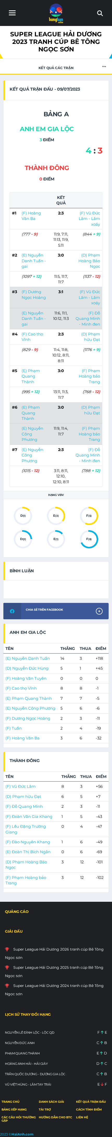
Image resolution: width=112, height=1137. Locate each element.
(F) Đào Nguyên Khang (27, 841)
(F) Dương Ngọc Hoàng (27, 718)
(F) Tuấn (13, 728)
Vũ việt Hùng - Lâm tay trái (28, 1084)
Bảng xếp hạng (14, 1109)
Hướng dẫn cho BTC (55, 1117)
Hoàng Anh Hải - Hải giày (26, 1064)
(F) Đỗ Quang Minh (24, 806)
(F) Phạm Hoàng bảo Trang (89, 376)
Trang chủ (11, 1102)
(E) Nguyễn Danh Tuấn (27, 658)
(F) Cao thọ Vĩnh (21, 688)
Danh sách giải (51, 1102)
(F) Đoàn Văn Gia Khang (28, 816)
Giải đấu (14, 931)
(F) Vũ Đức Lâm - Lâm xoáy (89, 219)
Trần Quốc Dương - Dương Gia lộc (35, 1074)
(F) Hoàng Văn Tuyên (25, 678)
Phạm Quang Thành (22, 1053)
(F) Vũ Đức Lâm (20, 786)
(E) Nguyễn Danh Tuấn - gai (34, 261)
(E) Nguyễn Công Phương (30, 708)
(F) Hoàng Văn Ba (22, 738)
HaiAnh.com (22, 1134)
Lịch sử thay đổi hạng (28, 1014)
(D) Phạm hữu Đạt (23, 796)
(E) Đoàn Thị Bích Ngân (28, 851)
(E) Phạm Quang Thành (31, 376)
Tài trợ (45, 1109)
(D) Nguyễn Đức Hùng (26, 668)
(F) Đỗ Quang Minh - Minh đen (88, 319)
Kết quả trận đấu (91, 1102)
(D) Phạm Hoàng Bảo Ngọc (89, 261)
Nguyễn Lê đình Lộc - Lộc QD (29, 1032)
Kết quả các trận (56, 68)
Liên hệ (82, 1117)
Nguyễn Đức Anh (20, 1043)
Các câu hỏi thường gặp (19, 1118)
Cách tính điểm (89, 1109)
